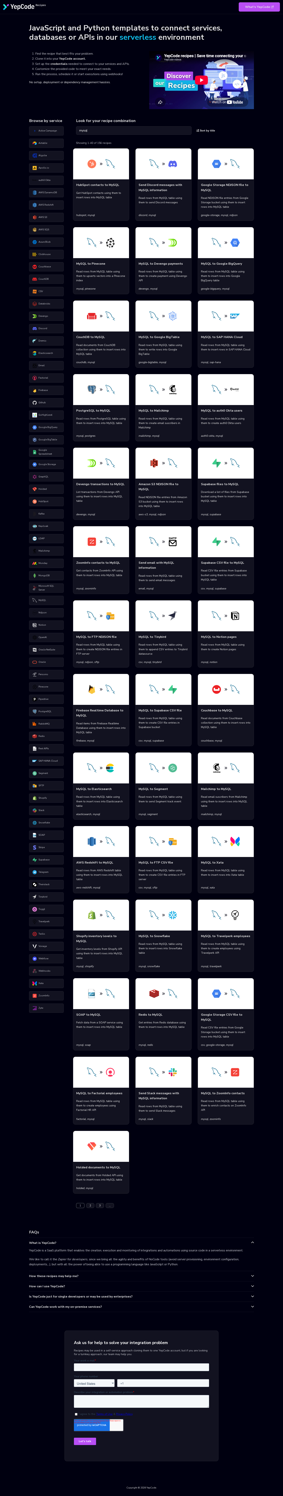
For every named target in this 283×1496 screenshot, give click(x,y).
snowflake (153, 966)
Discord (43, 328)
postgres (90, 436)
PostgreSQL (45, 711)
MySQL (42, 600)
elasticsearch (83, 814)
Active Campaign (48, 130)
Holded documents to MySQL (98, 1167)
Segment (43, 773)
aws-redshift (84, 887)
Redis (42, 736)
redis (150, 1045)
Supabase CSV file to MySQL (222, 563)
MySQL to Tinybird (152, 637)
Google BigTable (48, 439)
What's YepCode (257, 7)
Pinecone (43, 686)
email (142, 588)
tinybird (157, 662)
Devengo (43, 316)
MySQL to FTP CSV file (156, 862)
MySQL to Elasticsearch (94, 789)
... (110, 1205)
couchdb (81, 362)
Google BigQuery (48, 427)
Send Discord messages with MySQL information (160, 187)
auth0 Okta (44, 180)
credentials (59, 64)
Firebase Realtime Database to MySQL (99, 713)
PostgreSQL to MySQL (93, 411)
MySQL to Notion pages (219, 637)
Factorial (43, 377)
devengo (144, 289)
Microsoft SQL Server (46, 587)
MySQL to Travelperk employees (225, 936)
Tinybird (43, 896)
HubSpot (43, 501)
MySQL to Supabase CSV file (160, 710)
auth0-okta (207, 436)
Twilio (42, 933)
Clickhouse (44, 254)
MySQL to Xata (212, 862)
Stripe (42, 847)
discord (143, 215)
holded (80, 1188)
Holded (43, 489)
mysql (91, 215)
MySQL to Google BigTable (159, 337)
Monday (43, 563)
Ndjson (43, 612)
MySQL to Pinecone (90, 264)
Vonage (43, 946)
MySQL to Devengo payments (161, 264)
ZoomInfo (44, 995)
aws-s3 (143, 514)
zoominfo (90, 588)
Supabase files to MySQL (220, 484)
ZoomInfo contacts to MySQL (98, 563)
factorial (81, 1119)
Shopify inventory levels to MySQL (96, 938)
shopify (89, 966)
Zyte (41, 1007)
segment (152, 814)
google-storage (210, 215)
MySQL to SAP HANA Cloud (222, 337)
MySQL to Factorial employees (99, 1093)
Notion (42, 624)
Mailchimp (44, 550)
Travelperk (44, 921)
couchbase (207, 740)
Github (42, 402)
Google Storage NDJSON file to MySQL (224, 187)
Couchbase (45, 266)
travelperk (216, 966)
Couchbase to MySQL (217, 710)
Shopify (43, 797)
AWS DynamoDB (48, 192)
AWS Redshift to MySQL (94, 862)
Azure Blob (45, 241)
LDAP (41, 538)
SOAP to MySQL (88, 1015)
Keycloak (43, 526)
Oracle (42, 662)
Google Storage (47, 464)
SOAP (42, 835)
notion (213, 662)
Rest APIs (44, 748)
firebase (81, 740)
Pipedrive (43, 699)
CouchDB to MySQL (90, 337)
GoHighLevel (45, 414)
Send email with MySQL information (156, 565)
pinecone (90, 289)
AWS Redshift (46, 204)
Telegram (44, 872)
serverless (138, 37)
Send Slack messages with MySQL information (159, 1095)
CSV (41, 291)
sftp (96, 662)
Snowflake (44, 822)
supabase (215, 514)
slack (150, 1119)
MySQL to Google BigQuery (221, 264)
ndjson (233, 215)
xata (212, 887)
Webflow (44, 958)
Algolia (43, 155)
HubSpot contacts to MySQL (97, 185)
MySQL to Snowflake (154, 936)
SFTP (41, 785)
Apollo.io (44, 167)
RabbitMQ (44, 723)
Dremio (42, 340)
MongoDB (44, 575)
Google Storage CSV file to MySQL (221, 1017)
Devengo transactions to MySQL (100, 484)
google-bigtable (148, 362)
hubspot (81, 215)
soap (88, 1045)
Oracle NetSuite (47, 649)
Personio (43, 674)
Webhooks (44, 970)
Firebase (43, 390)
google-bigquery (211, 289)
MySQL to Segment (153, 789)
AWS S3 (43, 217)
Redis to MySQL (150, 1015)
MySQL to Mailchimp (154, 411)
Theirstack (44, 884)
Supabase (44, 859)
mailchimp (145, 436)
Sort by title (207, 130)
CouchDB (44, 279)
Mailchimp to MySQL (216, 789)
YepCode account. (72, 59)
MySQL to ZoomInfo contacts (223, 1093)
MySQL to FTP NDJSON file (96, 637)
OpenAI (43, 637)
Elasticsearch (46, 353)
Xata (41, 983)
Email (42, 365)
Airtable (43, 143)
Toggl (42, 909)
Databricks (44, 303)
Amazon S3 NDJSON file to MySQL (158, 486)
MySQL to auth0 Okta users (221, 411)
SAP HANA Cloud (48, 760)
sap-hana (215, 362)
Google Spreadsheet (45, 451)
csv (203, 588)
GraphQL (43, 476)
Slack (41, 810)
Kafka (41, 513)
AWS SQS (44, 229)
